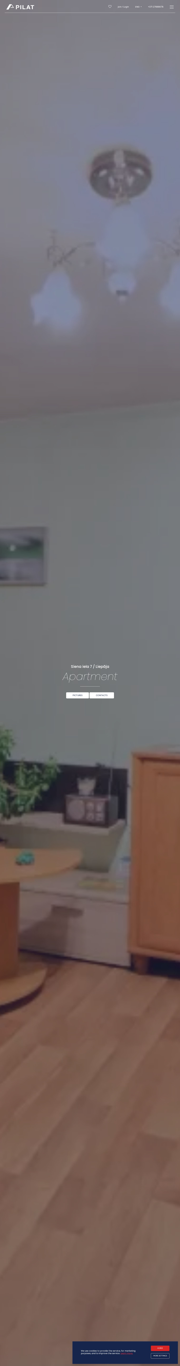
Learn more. (127, 1353)
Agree (160, 1348)
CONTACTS (102, 695)
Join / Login (123, 6)
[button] (172, 7)
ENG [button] (137, 6)
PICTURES (77, 695)
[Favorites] (109, 7)
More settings (160, 1356)
